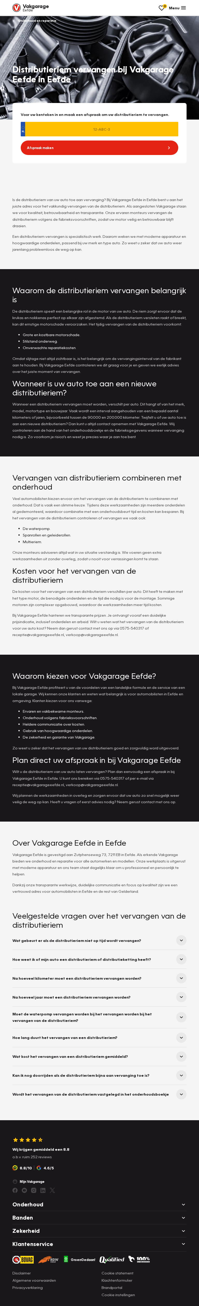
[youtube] (24, 1190)
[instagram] (33, 1190)
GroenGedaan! (83, 1260)
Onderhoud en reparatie (36, 20)
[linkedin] (43, 1190)
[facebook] (15, 1190)
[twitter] (52, 1190)
